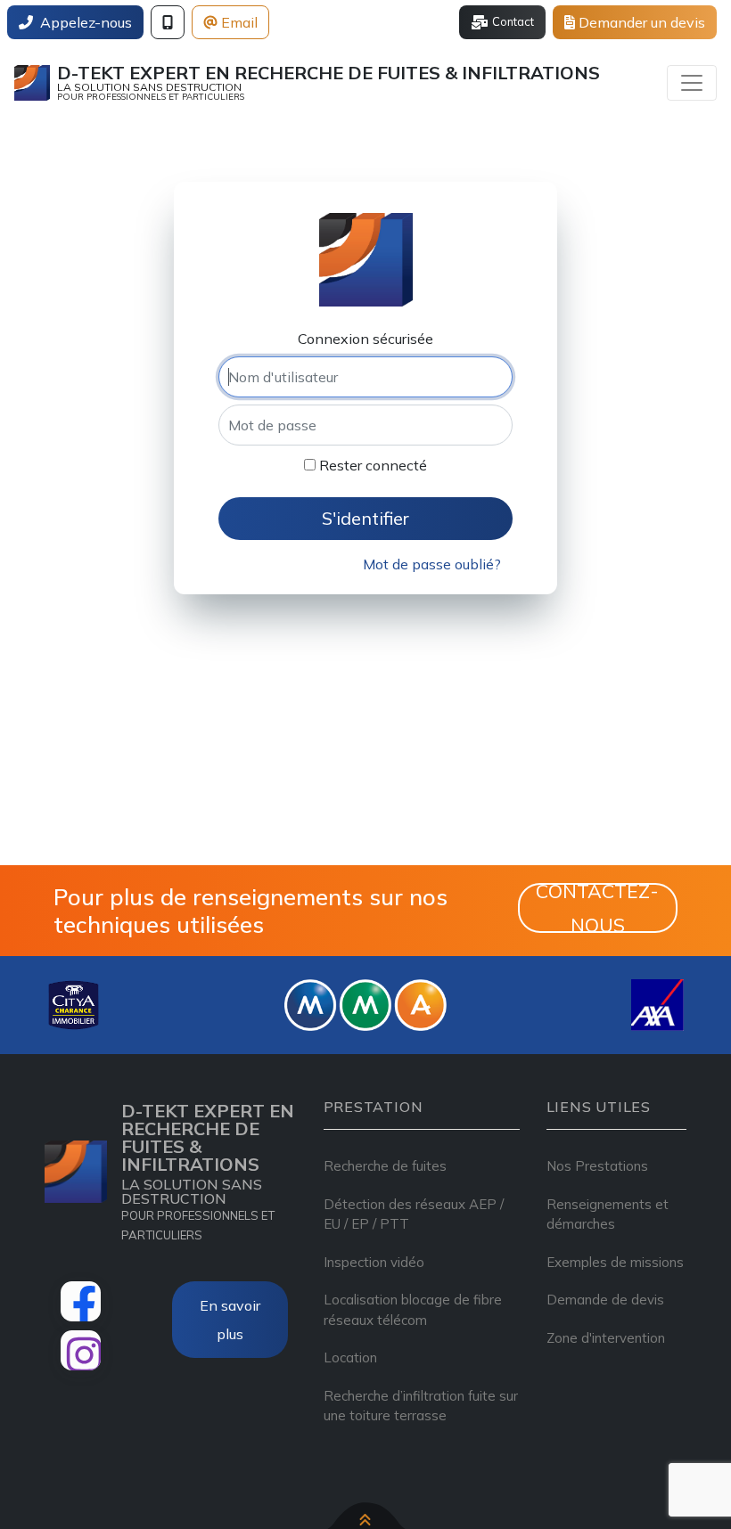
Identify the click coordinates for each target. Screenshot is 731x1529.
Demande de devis (605, 1299)
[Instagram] (81, 1350)
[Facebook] (81, 1301)
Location (350, 1357)
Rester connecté (371, 465)
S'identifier (365, 518)
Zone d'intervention (605, 1337)
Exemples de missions (615, 1262)
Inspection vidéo (374, 1262)
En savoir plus (230, 1319)
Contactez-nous (597, 908)
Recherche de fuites (385, 1165)
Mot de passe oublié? (432, 564)
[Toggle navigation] (692, 83)
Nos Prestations (597, 1165)
